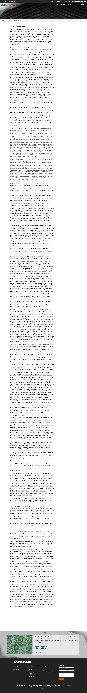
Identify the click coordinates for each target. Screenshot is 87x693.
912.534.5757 (3, 1)
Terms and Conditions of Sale (34, 665)
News (62, 1)
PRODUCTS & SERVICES (65, 5)
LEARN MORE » (38, 652)
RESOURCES (76, 5)
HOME (56, 5)
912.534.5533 (16, 669)
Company (58, 1)
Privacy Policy (31, 666)
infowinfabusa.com (18, 670)
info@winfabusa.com (11, 1)
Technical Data (52, 1)
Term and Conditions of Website (34, 667)
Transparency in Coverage (33, 677)
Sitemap (30, 669)
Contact (29, 672)
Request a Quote (68, 1)
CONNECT (83, 5)
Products (30, 670)
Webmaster (52, 672)
